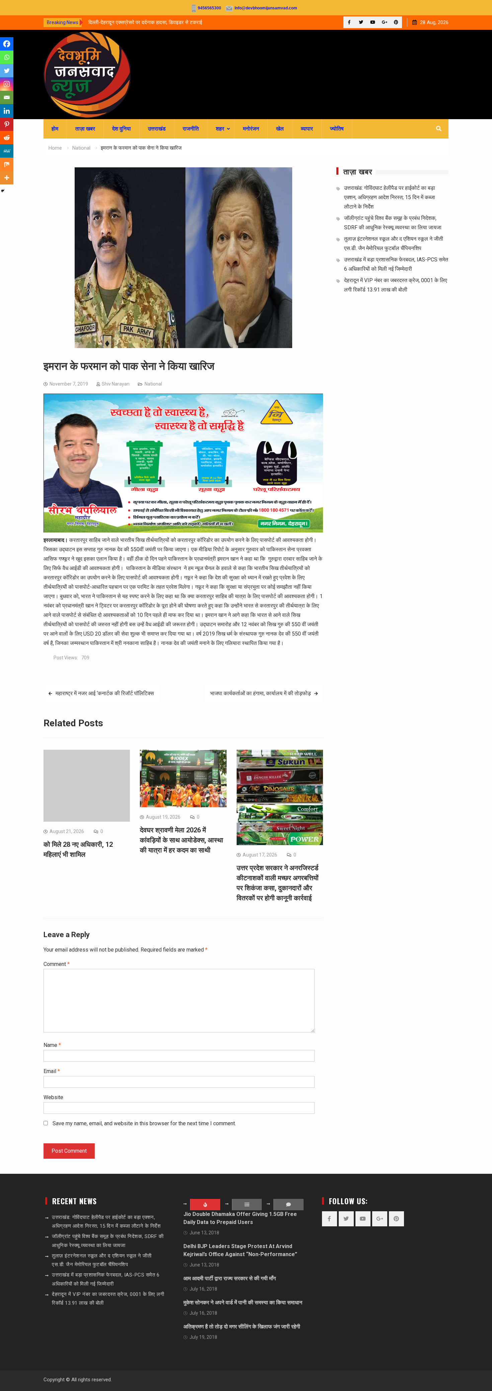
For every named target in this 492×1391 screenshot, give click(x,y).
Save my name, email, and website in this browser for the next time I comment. (144, 1123)
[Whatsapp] (6, 57)
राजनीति (191, 129)
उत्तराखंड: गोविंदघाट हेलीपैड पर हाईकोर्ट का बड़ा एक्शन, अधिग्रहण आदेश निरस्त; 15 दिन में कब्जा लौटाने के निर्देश (389, 197)
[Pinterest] (396, 22)
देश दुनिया (121, 129)
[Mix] (6, 164)
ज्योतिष (337, 129)
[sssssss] (183, 530)
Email (52, 1071)
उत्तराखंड (157, 129)
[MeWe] (6, 151)
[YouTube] (373, 22)
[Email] (6, 97)
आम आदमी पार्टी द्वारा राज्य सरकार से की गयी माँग (229, 1278)
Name (52, 1045)
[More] (6, 177)
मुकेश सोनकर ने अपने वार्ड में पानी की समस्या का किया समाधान (242, 1302)
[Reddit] (6, 137)
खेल (280, 129)
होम (55, 129)
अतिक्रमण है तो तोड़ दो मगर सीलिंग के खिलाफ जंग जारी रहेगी (241, 1326)
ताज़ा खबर (85, 129)
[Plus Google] (384, 22)
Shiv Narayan (116, 384)
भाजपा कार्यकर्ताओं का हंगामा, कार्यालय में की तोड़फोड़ (260, 693)
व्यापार (307, 129)
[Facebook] (349, 22)
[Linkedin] (6, 110)
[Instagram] (6, 84)
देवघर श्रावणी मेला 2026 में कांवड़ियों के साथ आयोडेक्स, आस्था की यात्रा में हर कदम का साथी (181, 840)
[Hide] (2, 190)
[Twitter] (361, 22)
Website (53, 1097)
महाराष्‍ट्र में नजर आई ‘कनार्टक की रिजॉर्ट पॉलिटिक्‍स (105, 693)
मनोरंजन (251, 129)
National (153, 384)
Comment (57, 964)
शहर (220, 129)
